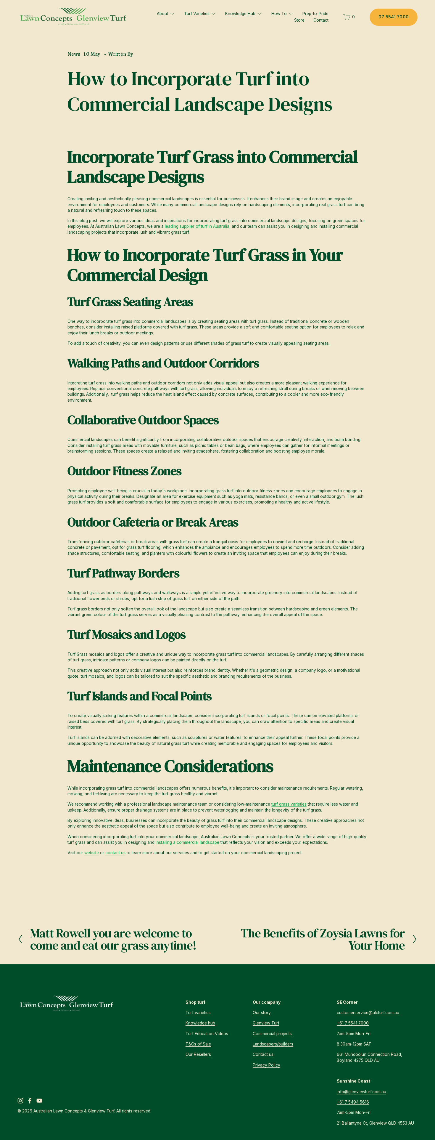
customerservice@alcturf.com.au (368, 1012)
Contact (320, 20)
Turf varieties (198, 1012)
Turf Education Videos (207, 1033)
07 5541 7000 (393, 17)
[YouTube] (39, 1101)
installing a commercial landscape (187, 842)
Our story (262, 1012)
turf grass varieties (289, 804)
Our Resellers (198, 1054)
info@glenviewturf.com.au (361, 1091)
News (73, 54)
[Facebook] (30, 1101)
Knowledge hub (200, 1023)
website (91, 852)
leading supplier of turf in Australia (197, 226)
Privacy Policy (266, 1065)
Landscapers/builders (273, 1044)
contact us (115, 852)
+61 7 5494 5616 (353, 1102)
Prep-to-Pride (315, 13)
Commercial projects (272, 1033)
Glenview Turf (266, 1023)
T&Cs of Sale (198, 1044)
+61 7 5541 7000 (353, 1023)
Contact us (263, 1054)
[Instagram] (20, 1101)
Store (299, 20)
